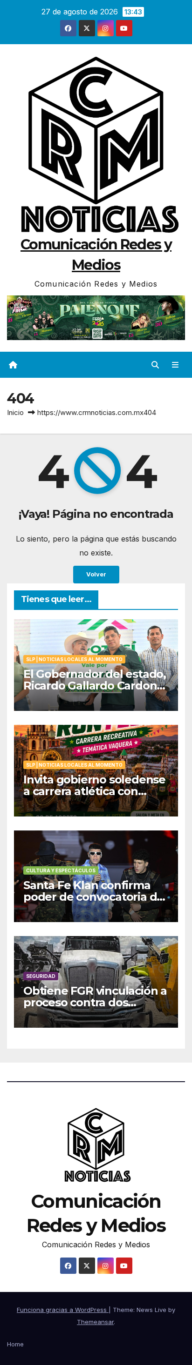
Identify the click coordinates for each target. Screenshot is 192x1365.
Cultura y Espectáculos (61, 870)
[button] (155, 364)
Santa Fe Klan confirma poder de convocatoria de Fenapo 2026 (93, 896)
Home (15, 1344)
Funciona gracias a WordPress (63, 1309)
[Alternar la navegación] (175, 365)
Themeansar (95, 1321)
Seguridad (40, 976)
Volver (96, 574)
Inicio (15, 412)
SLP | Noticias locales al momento (74, 659)
